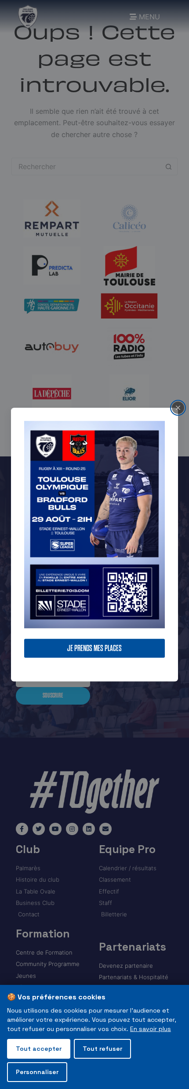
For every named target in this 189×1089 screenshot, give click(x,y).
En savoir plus (150, 1029)
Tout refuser (102, 1049)
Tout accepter (39, 1049)
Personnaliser (37, 1072)
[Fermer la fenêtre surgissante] (178, 408)
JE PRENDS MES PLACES (94, 648)
